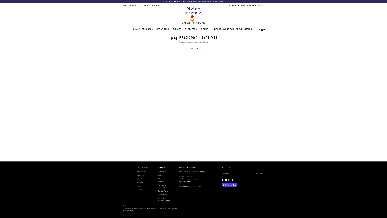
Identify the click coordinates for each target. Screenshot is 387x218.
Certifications (142, 190)
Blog (138, 186)
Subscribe (260, 173)
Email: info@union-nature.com (190, 186)
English (260, 5)
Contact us (162, 172)
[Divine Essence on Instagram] (253, 6)
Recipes (140, 182)
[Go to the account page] (259, 29)
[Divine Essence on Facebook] (248, 6)
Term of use (162, 195)
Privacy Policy (163, 191)
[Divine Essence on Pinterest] (250, 6)
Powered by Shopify (129, 210)
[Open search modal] (254, 29)
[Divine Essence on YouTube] (255, 6)
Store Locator (142, 179)
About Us (140, 175)
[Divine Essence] (193, 16)
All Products (141, 172)
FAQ (160, 175)
